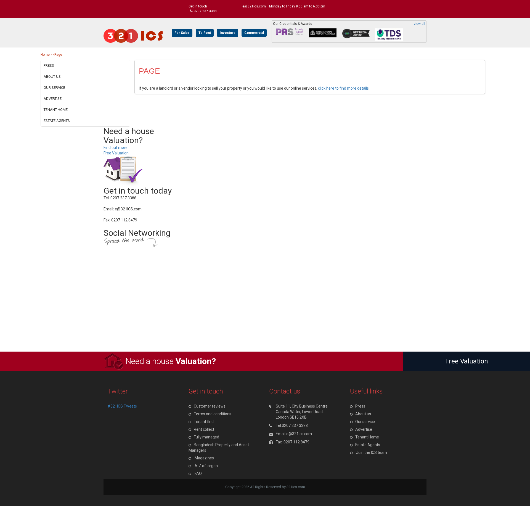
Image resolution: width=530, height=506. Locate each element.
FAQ (198, 473)
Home (45, 55)
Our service (54, 87)
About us (52, 76)
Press (49, 65)
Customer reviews (210, 406)
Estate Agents (57, 121)
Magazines (204, 458)
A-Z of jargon (206, 466)
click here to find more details (343, 88)
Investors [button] (227, 33)
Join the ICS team (371, 452)
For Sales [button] (182, 33)
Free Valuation (116, 153)
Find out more (116, 147)
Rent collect (204, 429)
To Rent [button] (204, 33)
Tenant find (204, 421)
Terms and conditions (212, 414)
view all (419, 24)
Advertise (53, 99)
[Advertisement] (165, 313)
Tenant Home (56, 110)
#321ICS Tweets (122, 406)
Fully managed (206, 437)
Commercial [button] (254, 33)
